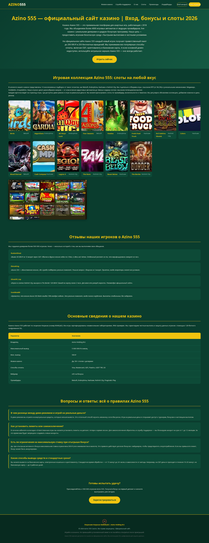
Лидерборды (167, 4)
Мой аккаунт (182, 4)
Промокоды (154, 4)
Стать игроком (195, 4)
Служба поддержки (123, 4)
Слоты (143, 4)
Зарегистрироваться (104, 499)
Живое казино (107, 4)
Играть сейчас (104, 59)
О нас (136, 4)
